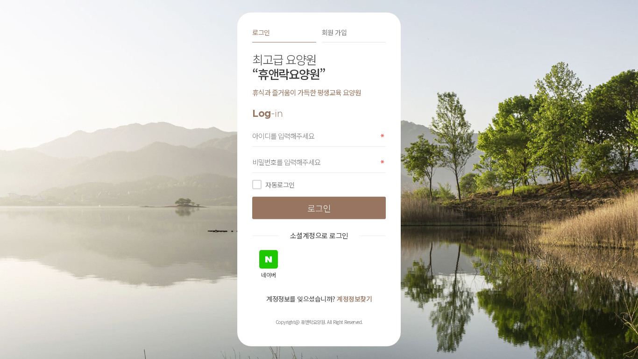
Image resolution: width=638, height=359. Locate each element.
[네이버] (268, 259)
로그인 (261, 32)
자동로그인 (280, 184)
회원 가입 (334, 32)
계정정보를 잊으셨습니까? (319, 298)
